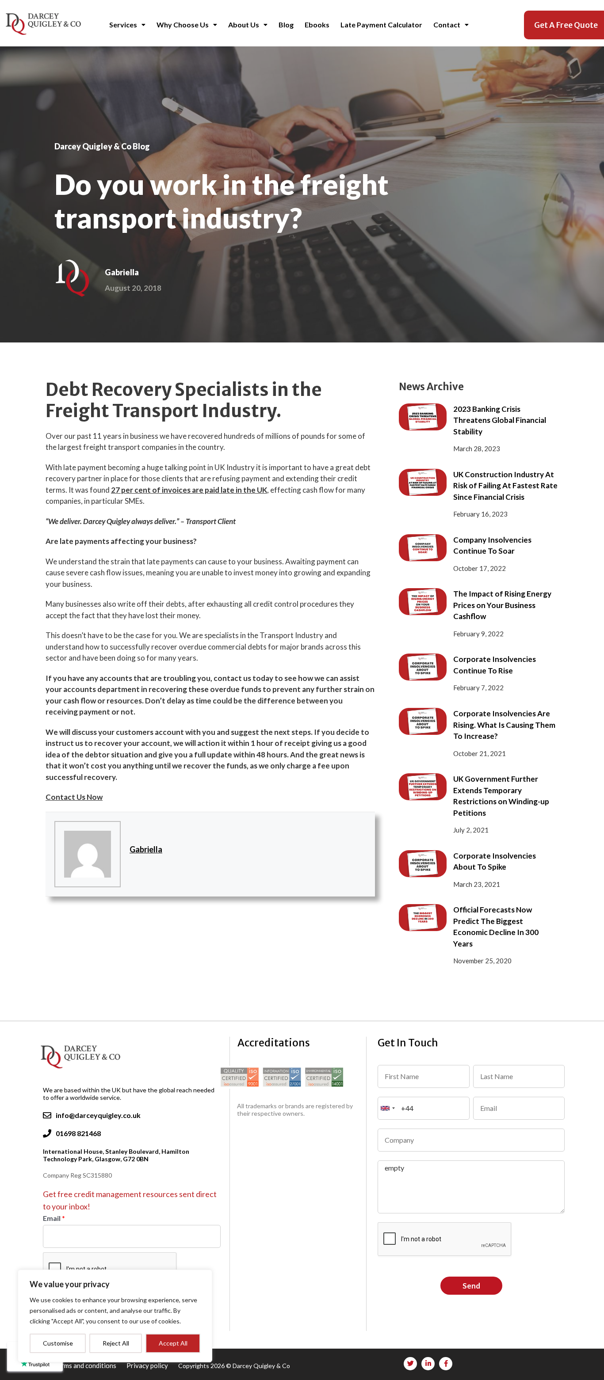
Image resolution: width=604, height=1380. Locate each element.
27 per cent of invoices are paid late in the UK (189, 489)
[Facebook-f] (445, 1363)
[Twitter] (410, 1363)
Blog (286, 24)
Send (471, 1285)
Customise (58, 1343)
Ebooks (317, 24)
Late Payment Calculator (381, 24)
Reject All (116, 1343)
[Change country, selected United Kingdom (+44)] (387, 1108)
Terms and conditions (86, 1365)
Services (123, 24)
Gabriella (146, 849)
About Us (243, 24)
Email (54, 1218)
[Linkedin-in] (428, 1363)
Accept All (173, 1343)
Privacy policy (147, 1365)
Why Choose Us (183, 24)
